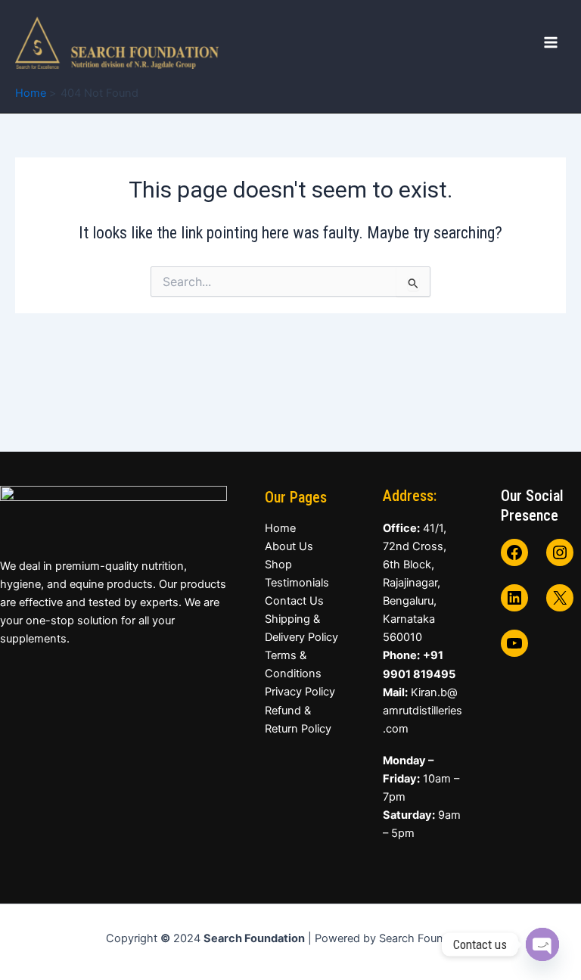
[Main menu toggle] (551, 42)
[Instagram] (559, 552)
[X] (559, 597)
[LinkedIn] (514, 597)
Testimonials (297, 583)
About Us (289, 546)
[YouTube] (514, 643)
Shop (278, 564)
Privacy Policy (300, 691)
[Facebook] (514, 552)
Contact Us (294, 601)
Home (280, 528)
